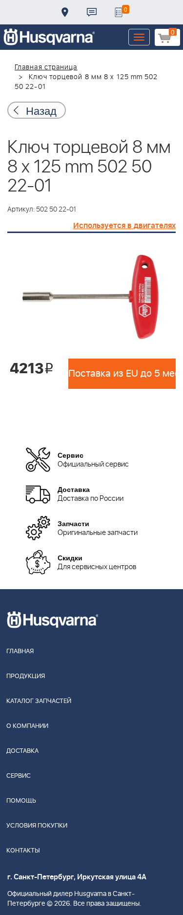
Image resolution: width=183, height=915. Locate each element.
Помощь (21, 801)
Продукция (25, 676)
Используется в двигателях (124, 226)
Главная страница (46, 67)
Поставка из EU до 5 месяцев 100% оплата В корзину (122, 373)
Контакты (92, 12)
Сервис (18, 776)
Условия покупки (36, 825)
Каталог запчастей (38, 701)
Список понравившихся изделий (118, 12)
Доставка (65, 12)
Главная (20, 651)
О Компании (27, 726)
